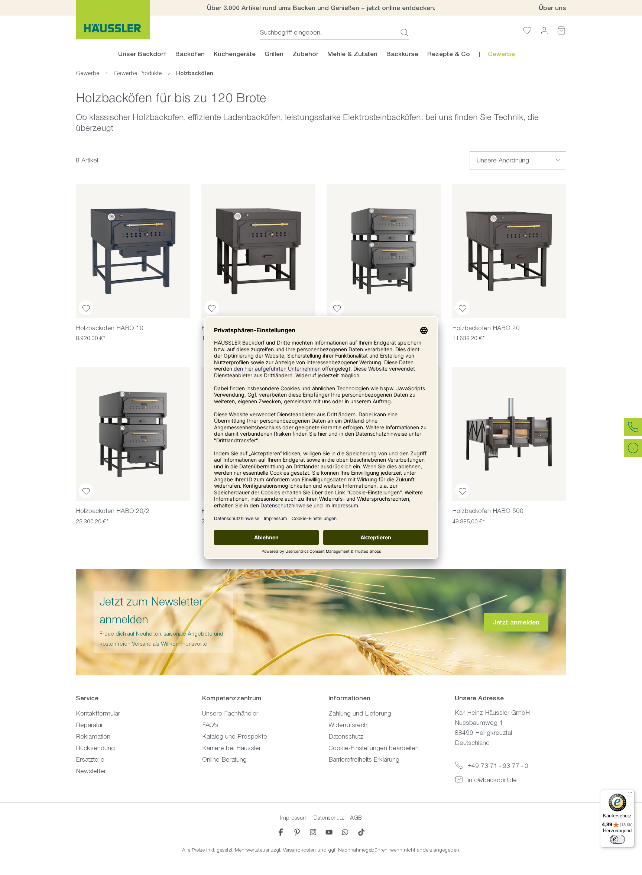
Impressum (294, 817)
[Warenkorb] (561, 30)
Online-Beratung (224, 759)
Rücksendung (95, 747)
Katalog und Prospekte (234, 736)
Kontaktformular (98, 713)
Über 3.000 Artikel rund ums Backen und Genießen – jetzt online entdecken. (321, 7)
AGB (356, 817)
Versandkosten (299, 849)
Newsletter (91, 770)
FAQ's (210, 724)
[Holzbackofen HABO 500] (509, 434)
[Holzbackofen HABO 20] (509, 251)
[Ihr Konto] (544, 30)
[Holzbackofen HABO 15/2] (384, 251)
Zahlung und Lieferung (359, 713)
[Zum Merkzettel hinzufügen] (86, 307)
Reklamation (93, 736)
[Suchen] (402, 32)
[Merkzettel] (527, 30)
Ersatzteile (90, 759)
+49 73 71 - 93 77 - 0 (498, 765)
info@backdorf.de (492, 779)
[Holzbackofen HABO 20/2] (133, 434)
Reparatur (89, 724)
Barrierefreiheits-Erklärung (363, 759)
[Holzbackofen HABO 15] (258, 251)
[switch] (617, 839)
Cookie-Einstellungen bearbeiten (373, 747)
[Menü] (630, 794)
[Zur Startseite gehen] (113, 19)
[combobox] (328, 32)
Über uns (552, 7)
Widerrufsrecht (348, 724)
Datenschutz (345, 736)
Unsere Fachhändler (230, 713)
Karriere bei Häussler (231, 747)
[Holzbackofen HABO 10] (133, 251)
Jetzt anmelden (516, 622)
